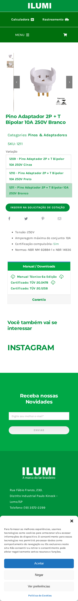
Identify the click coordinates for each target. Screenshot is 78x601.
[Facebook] (9, 219)
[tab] (39, 266)
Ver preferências (39, 586)
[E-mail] (59, 219)
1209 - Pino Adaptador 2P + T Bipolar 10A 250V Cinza (36, 162)
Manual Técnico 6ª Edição (37, 277)
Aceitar (39, 563)
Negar (39, 575)
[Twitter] (26, 219)
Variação (11, 151)
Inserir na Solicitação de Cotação (37, 207)
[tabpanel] (39, 283)
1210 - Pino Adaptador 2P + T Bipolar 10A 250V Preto (36, 176)
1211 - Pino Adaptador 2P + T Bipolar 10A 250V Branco (38, 190)
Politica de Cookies (40, 595)
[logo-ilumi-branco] (39, 4)
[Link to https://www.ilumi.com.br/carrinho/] (65, 34)
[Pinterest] (43, 219)
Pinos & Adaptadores (47, 135)
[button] (72, 521)
